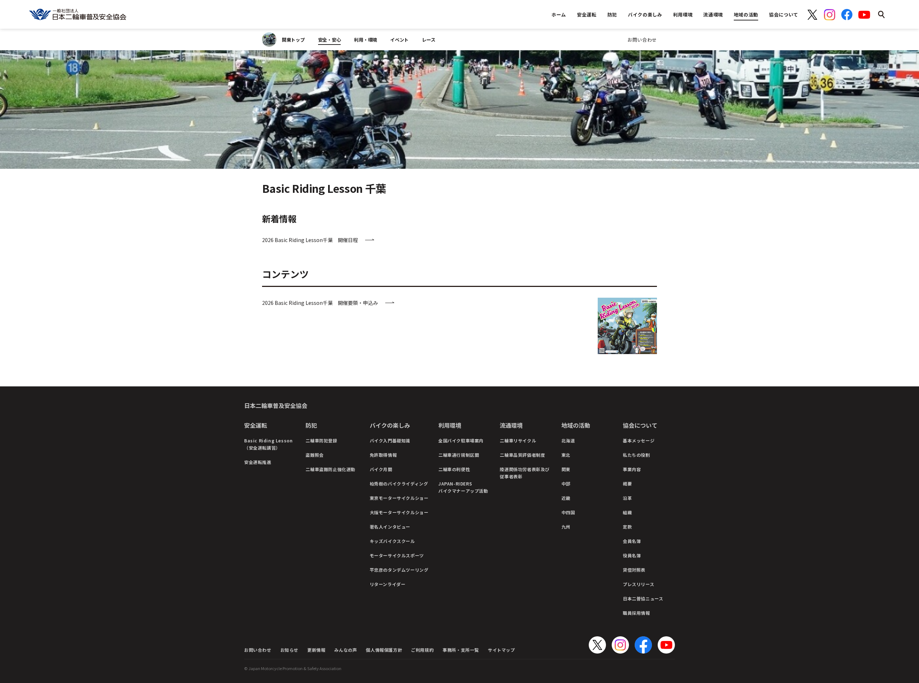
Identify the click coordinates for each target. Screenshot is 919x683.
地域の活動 (575, 425)
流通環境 (511, 425)
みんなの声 (345, 650)
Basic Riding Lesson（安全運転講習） (268, 444)
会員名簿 (632, 541)
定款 (627, 527)
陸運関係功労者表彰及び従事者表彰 (525, 472)
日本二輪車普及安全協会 (275, 405)
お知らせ (289, 650)
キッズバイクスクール (392, 541)
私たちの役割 (636, 455)
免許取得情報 (383, 455)
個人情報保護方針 (384, 650)
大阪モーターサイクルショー (399, 512)
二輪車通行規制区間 (458, 455)
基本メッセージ (638, 440)
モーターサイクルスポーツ (397, 555)
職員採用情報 (636, 613)
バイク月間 (381, 469)
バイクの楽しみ (390, 425)
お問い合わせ (642, 39)
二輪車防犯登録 (321, 440)
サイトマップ (501, 650)
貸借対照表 (634, 570)
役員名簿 (632, 555)
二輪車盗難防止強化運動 (330, 469)
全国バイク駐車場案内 (461, 440)
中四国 (568, 512)
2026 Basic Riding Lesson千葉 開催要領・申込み (320, 302)
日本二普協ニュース (643, 598)
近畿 (565, 498)
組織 (627, 512)
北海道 (568, 440)
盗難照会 (314, 455)
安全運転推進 (257, 462)
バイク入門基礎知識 (390, 440)
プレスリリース (638, 584)
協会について (640, 425)
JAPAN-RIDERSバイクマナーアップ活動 (463, 487)
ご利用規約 (422, 650)
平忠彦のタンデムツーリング (399, 570)
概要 (627, 483)
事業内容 (632, 469)
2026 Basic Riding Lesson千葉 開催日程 (310, 239)
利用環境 (449, 425)
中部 (565, 483)
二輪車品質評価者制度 (522, 455)
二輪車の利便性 (454, 469)
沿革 (627, 498)
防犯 (311, 425)
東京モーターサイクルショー (399, 498)
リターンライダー (388, 584)
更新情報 (316, 650)
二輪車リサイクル (518, 440)
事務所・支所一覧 (461, 650)
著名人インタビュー (390, 527)
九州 (565, 527)
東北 (565, 455)
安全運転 (255, 425)
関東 (565, 469)
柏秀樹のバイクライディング (399, 483)
